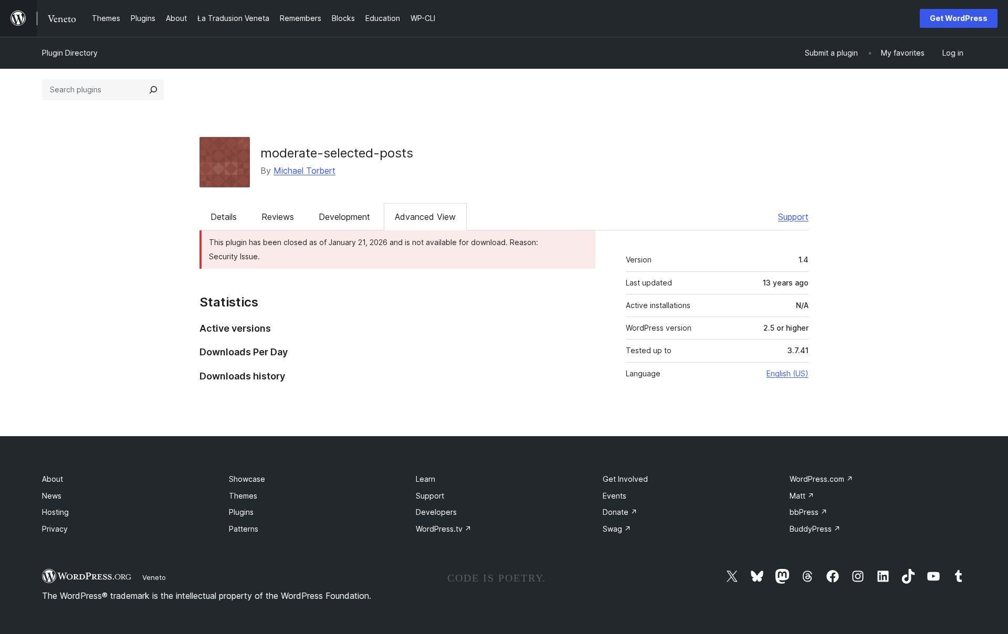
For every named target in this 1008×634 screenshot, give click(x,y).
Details (224, 217)
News (51, 495)
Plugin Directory (70, 52)
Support (793, 217)
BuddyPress (815, 528)
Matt (802, 495)
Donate (620, 512)
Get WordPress (959, 18)
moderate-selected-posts (336, 153)
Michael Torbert (304, 170)
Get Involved (625, 478)
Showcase (247, 478)
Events (614, 495)
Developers (436, 512)
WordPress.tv (443, 528)
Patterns (243, 528)
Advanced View (425, 217)
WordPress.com (821, 478)
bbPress (808, 512)
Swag (617, 528)
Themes (243, 495)
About (52, 478)
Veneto (154, 577)
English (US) (787, 373)
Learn (425, 478)
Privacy (55, 528)
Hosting (55, 512)
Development (344, 217)
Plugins (241, 512)
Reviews (277, 217)
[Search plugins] (153, 89)
